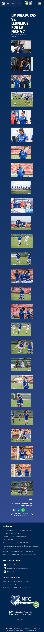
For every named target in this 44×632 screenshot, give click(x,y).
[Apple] (30, 3)
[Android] (26, 3)
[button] (39, 3)
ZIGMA (35, 630)
